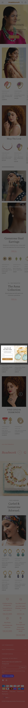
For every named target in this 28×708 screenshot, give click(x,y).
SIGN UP (7, 359)
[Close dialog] (26, 346)
